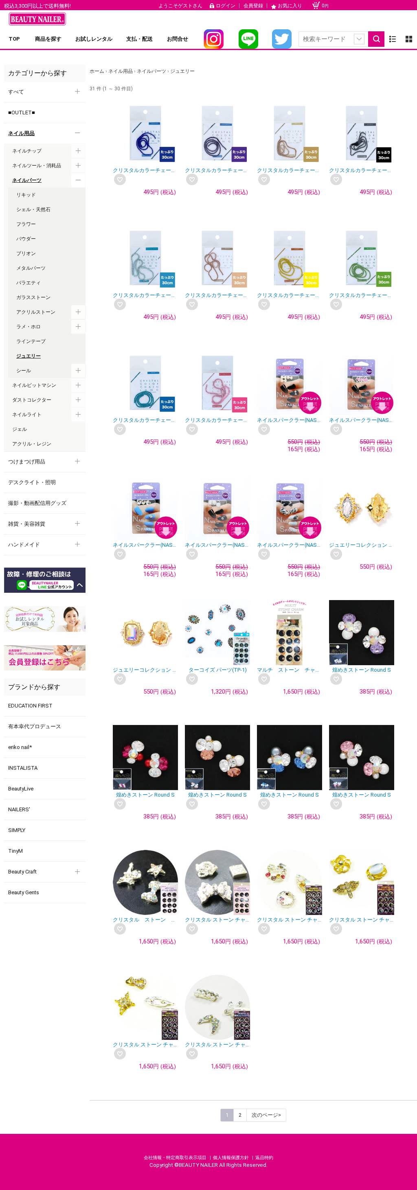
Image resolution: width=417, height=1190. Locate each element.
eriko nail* (20, 747)
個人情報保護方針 (231, 1157)
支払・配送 (139, 39)
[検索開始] (376, 39)
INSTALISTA (22, 768)
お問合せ (177, 39)
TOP (14, 39)
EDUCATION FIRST (30, 706)
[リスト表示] (392, 39)
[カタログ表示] (409, 39)
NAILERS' (19, 809)
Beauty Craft (22, 872)
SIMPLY (16, 830)
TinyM (15, 851)
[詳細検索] (359, 39)
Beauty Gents (23, 892)
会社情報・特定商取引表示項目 (176, 1157)
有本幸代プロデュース (34, 726)
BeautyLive (20, 789)
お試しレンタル (93, 39)
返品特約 (264, 1157)
